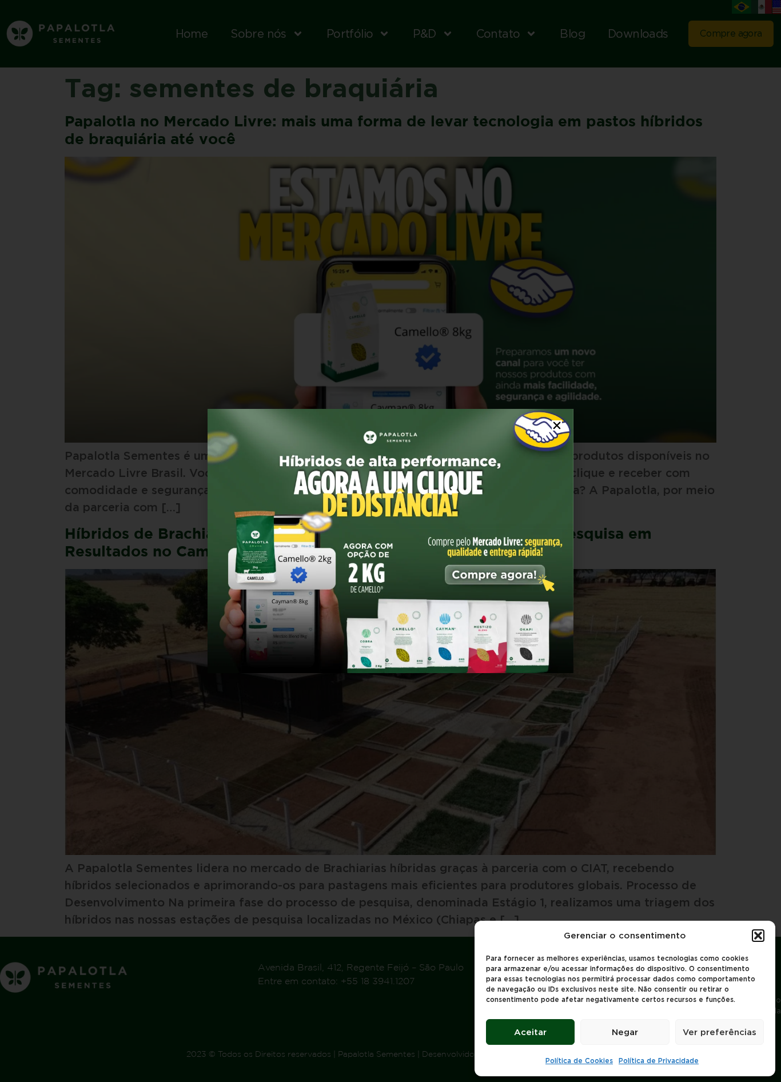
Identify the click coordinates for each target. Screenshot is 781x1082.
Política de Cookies (579, 1060)
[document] (390, 541)
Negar (625, 1032)
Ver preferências (719, 1032)
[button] (758, 935)
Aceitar (530, 1032)
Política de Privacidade (659, 1060)
